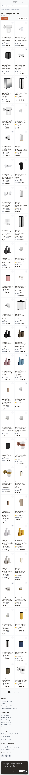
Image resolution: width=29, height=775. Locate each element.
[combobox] (14, 6)
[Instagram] (6, 755)
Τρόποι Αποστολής (6, 717)
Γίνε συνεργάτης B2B (6, 706)
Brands (3, 703)
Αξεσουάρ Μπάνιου (14, 9)
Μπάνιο (7, 9)
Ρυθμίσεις (6, 771)
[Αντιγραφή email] (13, 739)
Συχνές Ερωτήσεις (6, 724)
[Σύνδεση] (22, 2)
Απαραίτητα (14, 771)
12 (17, 692)
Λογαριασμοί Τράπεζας (7, 701)
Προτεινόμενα (22, 18)
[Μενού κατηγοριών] (2, 2)
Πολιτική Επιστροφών (7, 720)
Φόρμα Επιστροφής (6, 722)
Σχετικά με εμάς (5, 715)
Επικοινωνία (4, 727)
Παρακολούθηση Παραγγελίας (9, 708)
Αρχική (2, 9)
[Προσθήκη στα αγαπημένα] (12, 23)
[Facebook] (2, 755)
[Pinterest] (9, 755)
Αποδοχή (22, 771)
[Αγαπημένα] (24, 2)
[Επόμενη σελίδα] (20, 692)
